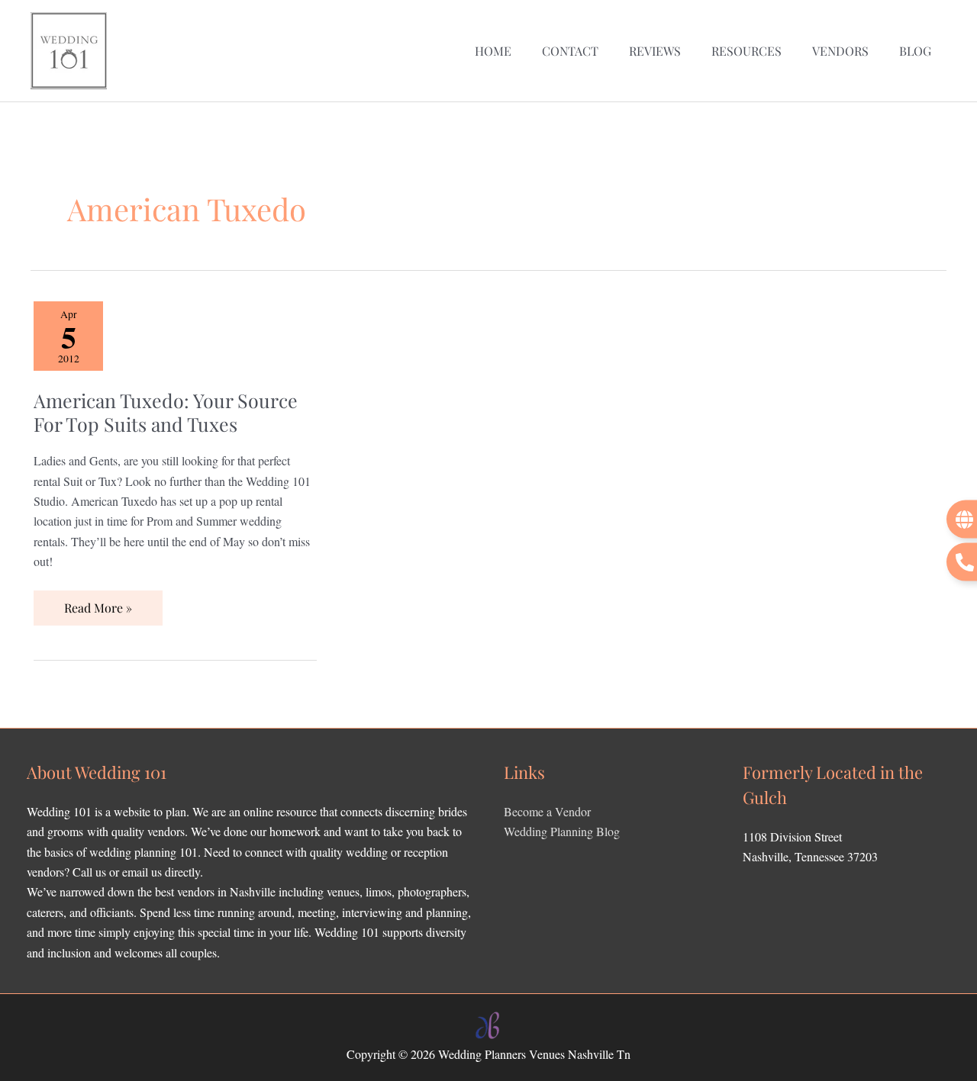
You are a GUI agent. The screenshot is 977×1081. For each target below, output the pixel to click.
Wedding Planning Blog (562, 831)
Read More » (97, 603)
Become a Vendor (547, 811)
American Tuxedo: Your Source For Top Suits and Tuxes (166, 412)
